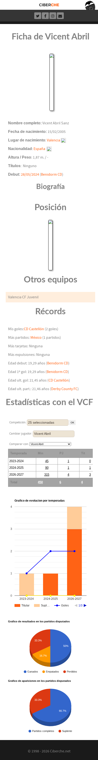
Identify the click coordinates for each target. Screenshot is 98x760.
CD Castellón (34, 329)
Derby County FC (64, 389)
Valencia (53, 140)
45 (47, 461)
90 (47, 468)
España (39, 149)
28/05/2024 (30, 174)
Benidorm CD (51, 174)
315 (46, 474)
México (36, 337)
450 (40, 482)
